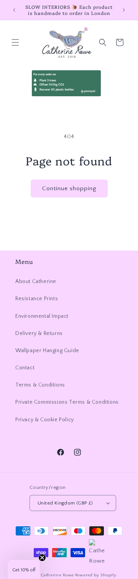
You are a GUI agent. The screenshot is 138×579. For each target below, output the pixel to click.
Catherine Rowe (57, 575)
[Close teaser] (42, 557)
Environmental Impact (42, 316)
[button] (15, 42)
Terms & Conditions (40, 385)
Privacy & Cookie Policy (44, 420)
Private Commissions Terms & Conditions (67, 402)
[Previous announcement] (14, 10)
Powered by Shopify (96, 575)
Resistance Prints (36, 299)
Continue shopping (69, 188)
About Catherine (35, 281)
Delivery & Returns (39, 333)
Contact (24, 368)
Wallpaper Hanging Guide (47, 351)
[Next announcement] (123, 10)
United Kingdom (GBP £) (65, 503)
